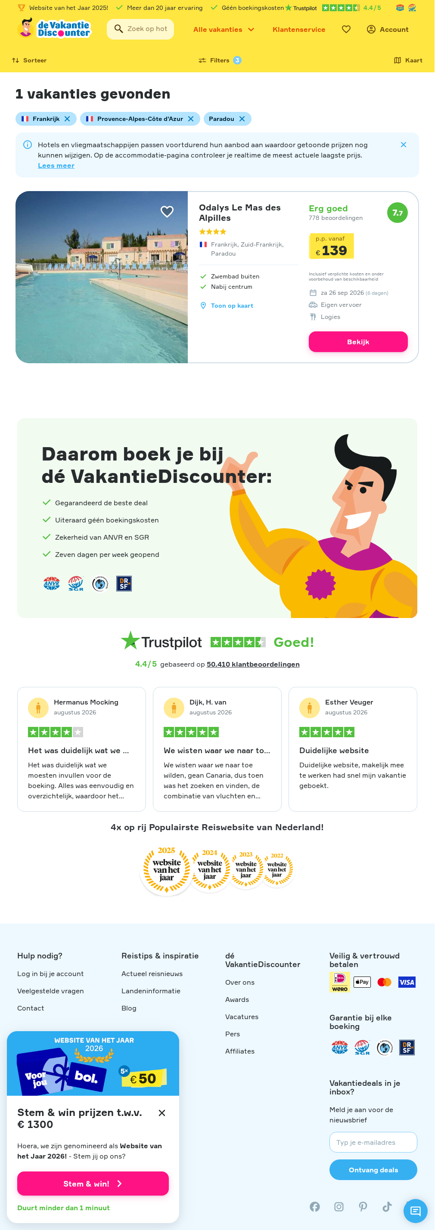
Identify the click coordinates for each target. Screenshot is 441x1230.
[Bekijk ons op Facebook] (315, 1207)
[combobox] (140, 29)
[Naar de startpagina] (55, 29)
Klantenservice (299, 29)
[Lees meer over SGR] (412, 8)
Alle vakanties (217, 29)
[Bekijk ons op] (339, 1207)
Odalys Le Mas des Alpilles (240, 212)
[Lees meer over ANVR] (400, 8)
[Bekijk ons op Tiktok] (387, 1207)
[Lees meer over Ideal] (100, 583)
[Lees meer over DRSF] (124, 583)
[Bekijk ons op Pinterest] (363, 1207)
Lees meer (56, 165)
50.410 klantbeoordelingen (253, 664)
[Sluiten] (162, 1113)
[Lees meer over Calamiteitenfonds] (384, 1047)
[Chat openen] (416, 1211)
